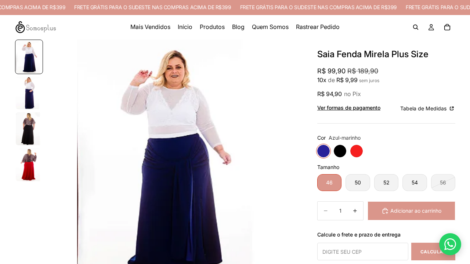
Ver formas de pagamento (348, 107)
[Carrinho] (447, 27)
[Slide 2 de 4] (29, 92)
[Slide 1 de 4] (29, 56)
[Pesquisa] (416, 27)
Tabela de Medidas (424, 108)
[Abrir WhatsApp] (450, 244)
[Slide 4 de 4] (29, 164)
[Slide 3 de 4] (29, 128)
